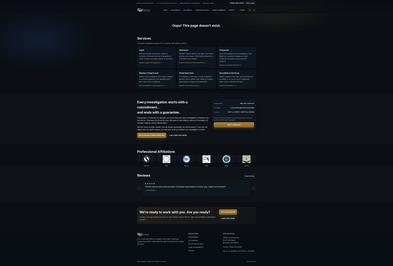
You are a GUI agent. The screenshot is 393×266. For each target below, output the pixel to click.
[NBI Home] (143, 10)
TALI (166, 158)
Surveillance (188, 10)
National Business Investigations (190, 3)
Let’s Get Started (228, 212)
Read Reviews (250, 176)
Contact (242, 10)
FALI (206, 158)
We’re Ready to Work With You (152, 135)
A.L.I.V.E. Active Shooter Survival (167, 3)
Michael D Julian (208, 3)
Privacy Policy (251, 261)
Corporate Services (202, 10)
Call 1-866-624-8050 (178, 135)
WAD (226, 158)
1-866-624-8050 (237, 3)
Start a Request (234, 125)
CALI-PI (146, 158)
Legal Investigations (219, 10)
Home (166, 10)
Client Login (250, 3)
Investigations (175, 10)
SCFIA (246, 158)
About (231, 10)
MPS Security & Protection (145, 3)
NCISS (186, 158)
